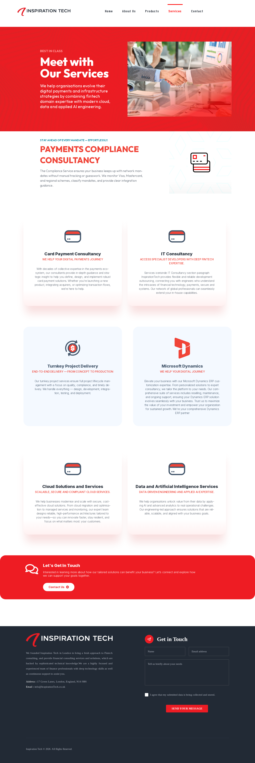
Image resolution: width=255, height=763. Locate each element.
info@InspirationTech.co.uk (45, 686)
